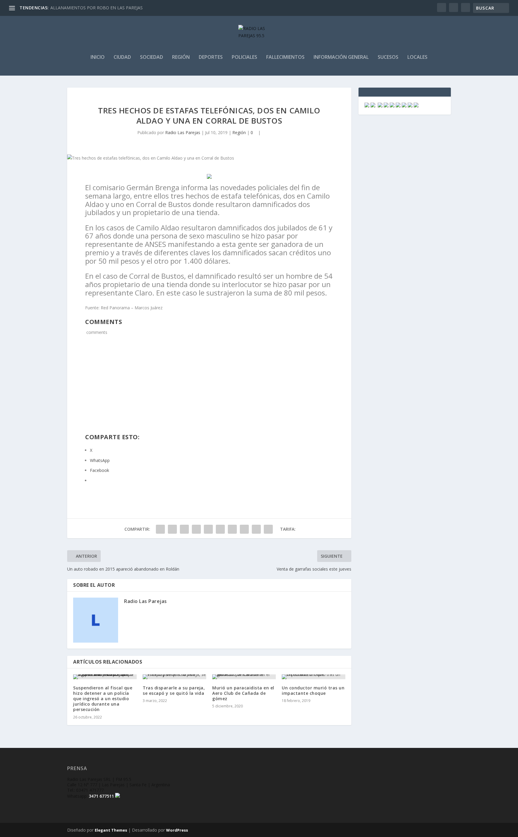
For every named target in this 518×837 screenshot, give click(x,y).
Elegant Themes (111, 830)
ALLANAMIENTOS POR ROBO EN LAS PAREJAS (96, 7)
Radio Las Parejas (182, 132)
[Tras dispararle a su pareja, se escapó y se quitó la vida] (174, 676)
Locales (417, 57)
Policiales (244, 57)
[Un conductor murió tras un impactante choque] (313, 676)
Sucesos (388, 57)
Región (181, 57)
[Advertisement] (209, 388)
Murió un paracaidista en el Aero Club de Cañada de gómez (243, 693)
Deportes (211, 57)
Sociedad (151, 57)
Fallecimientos (285, 57)
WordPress (177, 830)
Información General (341, 57)
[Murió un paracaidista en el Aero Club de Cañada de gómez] (244, 676)
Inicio (98, 57)
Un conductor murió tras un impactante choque (313, 690)
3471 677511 (101, 796)
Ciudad (122, 57)
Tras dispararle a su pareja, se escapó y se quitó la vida (174, 690)
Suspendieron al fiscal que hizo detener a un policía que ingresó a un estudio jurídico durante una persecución (102, 698)
